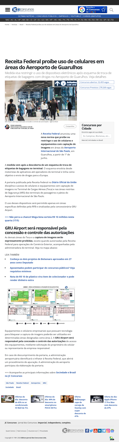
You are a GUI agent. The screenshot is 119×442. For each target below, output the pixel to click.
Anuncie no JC (33, 431)
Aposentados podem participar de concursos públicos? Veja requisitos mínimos (42, 269)
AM (23, 20)
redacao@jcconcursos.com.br (21, 127)
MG (59, 20)
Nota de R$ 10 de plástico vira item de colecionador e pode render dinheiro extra (42, 278)
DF (35, 20)
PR (72, 20)
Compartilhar (70, 126)
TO (112, 20)
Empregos (64, 16)
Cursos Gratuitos (92, 16)
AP (19, 20)
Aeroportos (35, 383)
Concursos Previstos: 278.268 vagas (95, 87)
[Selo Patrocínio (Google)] (92, 9)
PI (79, 20)
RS (89, 20)
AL (16, 20)
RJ (82, 20)
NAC (7, 20)
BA (27, 20)
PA (64, 20)
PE (75, 20)
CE (31, 20)
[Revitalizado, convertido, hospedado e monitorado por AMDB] (112, 438)
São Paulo (10, 383)
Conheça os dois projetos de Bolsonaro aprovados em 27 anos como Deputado (40, 260)
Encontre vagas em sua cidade (92, 132)
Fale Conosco (21, 431)
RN (85, 20)
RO (93, 20)
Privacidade (44, 431)
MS (55, 20)
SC (101, 20)
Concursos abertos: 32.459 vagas (94, 82)
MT (51, 20)
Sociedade (10, 387)
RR (97, 20)
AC (12, 20)
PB (68, 20)
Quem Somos (10, 431)
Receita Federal (51, 133)
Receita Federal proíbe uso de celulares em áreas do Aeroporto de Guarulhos (52, 24)
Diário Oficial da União (64, 182)
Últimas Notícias (26, 16)
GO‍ (42, 20)
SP (105, 20)
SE (108, 20)
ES (39, 20)
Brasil (18, 387)
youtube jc (76, 16)
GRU (44, 383)
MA (47, 20)
